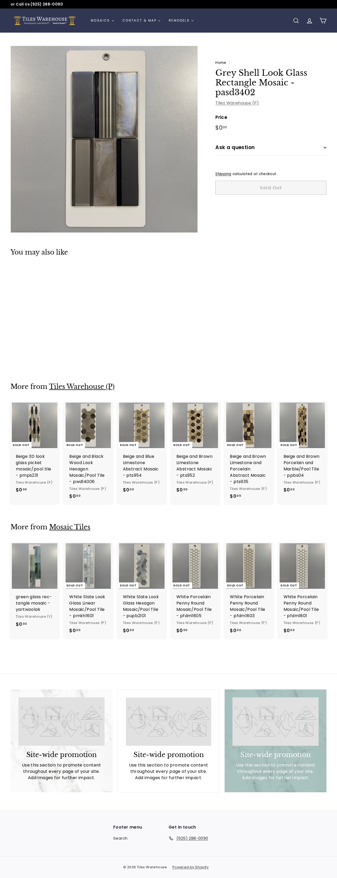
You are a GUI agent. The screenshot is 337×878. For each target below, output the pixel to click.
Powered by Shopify (190, 867)
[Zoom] (104, 139)
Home (220, 62)
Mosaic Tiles (69, 527)
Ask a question (235, 147)
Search (120, 838)
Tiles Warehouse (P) (237, 103)
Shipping (223, 173)
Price (221, 117)
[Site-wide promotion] (61, 721)
